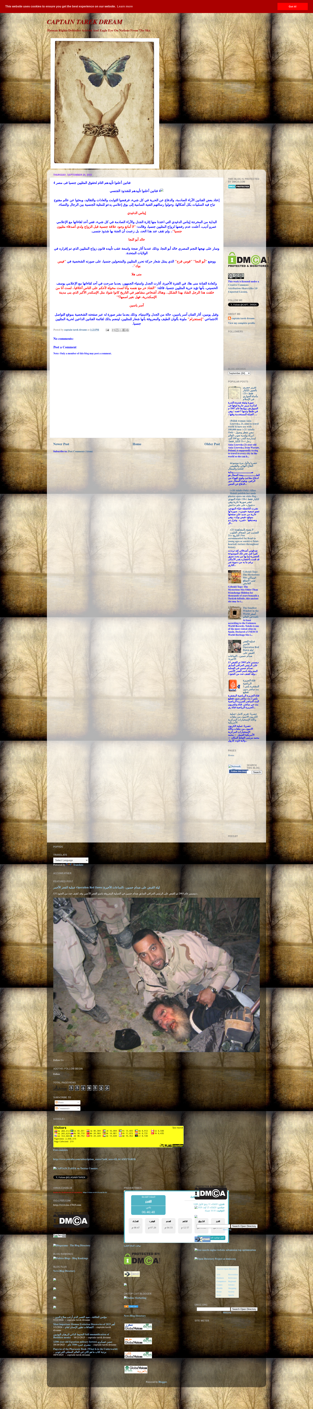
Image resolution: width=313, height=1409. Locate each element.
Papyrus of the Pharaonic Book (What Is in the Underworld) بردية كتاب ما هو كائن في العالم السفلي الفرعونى (85, 1350)
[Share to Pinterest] (127, 330)
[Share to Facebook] (124, 330)
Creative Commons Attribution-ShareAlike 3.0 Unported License (242, 288)
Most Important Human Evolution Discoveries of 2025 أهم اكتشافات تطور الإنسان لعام (84, 1325)
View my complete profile (241, 323)
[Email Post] (107, 330)
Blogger (162, 1382)
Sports (231, 1295)
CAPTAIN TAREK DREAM (84, 21)
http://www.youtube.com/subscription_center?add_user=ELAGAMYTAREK (94, 1159)
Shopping (232, 1288)
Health (219, 1288)
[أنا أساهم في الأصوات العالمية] (138, 1330)
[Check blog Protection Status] (239, 188)
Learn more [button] (125, 6)
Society (231, 1291)
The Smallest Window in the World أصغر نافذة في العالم (251, 612)
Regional (232, 1281)
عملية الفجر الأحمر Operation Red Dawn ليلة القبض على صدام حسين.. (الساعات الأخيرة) (243, 650)
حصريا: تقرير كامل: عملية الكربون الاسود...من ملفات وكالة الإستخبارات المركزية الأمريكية (243, 718)
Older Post (212, 443)
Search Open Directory (227, 1268)
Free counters (60, 1150)
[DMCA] (248, 266)
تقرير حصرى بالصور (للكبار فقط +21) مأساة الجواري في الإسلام (250, 393)
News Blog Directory (64, 1271)
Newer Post (61, 443)
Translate (78, 865)
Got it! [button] (293, 6)
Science (231, 1284)
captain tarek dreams (243, 318)
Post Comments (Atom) (80, 451)
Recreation (233, 1274)
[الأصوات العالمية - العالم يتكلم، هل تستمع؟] (136, 1373)
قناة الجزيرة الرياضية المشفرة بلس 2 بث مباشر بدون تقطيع (251, 686)
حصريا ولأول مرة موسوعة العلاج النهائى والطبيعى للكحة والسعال (242, 466)
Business (220, 1277)
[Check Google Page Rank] (59, 1237)
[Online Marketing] (135, 1298)
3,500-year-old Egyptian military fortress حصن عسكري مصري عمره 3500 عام (82, 1343)
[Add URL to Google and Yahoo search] (225, 1250)
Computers (221, 1281)
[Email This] (113, 330)
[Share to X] (120, 330)
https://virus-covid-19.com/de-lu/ (95, 1192)
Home (137, 443)
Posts (61, 1102)
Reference (232, 1277)
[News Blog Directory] (131, 1307)
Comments (64, 1108)
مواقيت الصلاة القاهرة (132, 1245)
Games (219, 1284)
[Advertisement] (270, 220)
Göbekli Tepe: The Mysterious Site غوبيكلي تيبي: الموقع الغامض (251, 577)
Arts (218, 1274)
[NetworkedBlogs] (234, 770)
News (218, 1295)
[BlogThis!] (117, 330)
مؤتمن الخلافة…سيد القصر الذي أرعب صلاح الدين (81, 1317)
